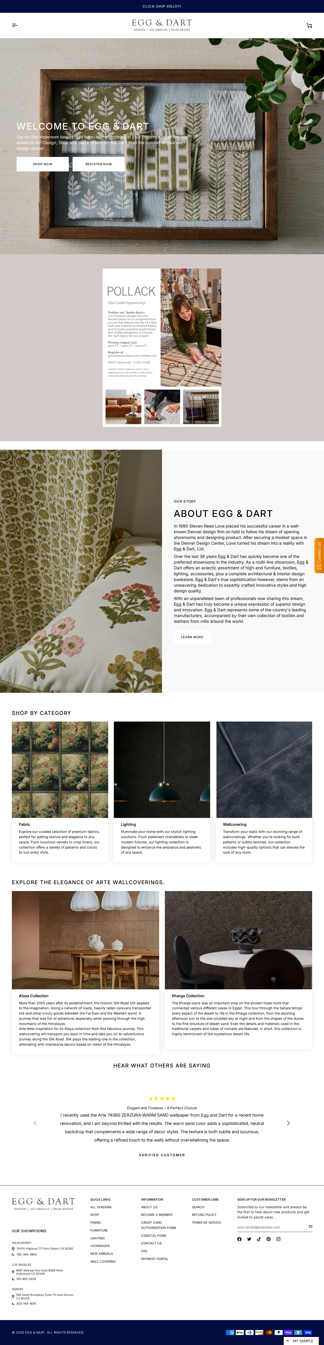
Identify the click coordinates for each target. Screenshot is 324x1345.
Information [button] (152, 1199)
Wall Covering (103, 1261)
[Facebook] (239, 1239)
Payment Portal (154, 1259)
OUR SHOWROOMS (29, 1231)
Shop (94, 1215)
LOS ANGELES (21, 1264)
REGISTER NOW (98, 164)
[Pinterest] (268, 1239)
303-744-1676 (26, 1303)
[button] (290, 1126)
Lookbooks (100, 1246)
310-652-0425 (26, 1279)
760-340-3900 (26, 1254)
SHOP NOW (42, 164)
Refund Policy (204, 1215)
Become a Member (156, 1215)
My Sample (303, 1341)
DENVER (17, 1289)
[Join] (309, 1226)
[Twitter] (249, 1239)
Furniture (99, 1230)
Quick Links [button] (100, 1199)
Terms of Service (206, 1222)
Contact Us (151, 1243)
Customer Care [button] (205, 1199)
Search (198, 1207)
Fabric (95, 1222)
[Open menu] (19, 25)
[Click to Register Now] (162, 348)
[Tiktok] (259, 1239)
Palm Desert (22, 1243)
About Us (149, 1207)
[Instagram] (278, 1239)
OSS (144, 1251)
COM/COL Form (153, 1235)
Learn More (192, 637)
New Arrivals (101, 1253)
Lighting (97, 1238)
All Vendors (100, 1207)
